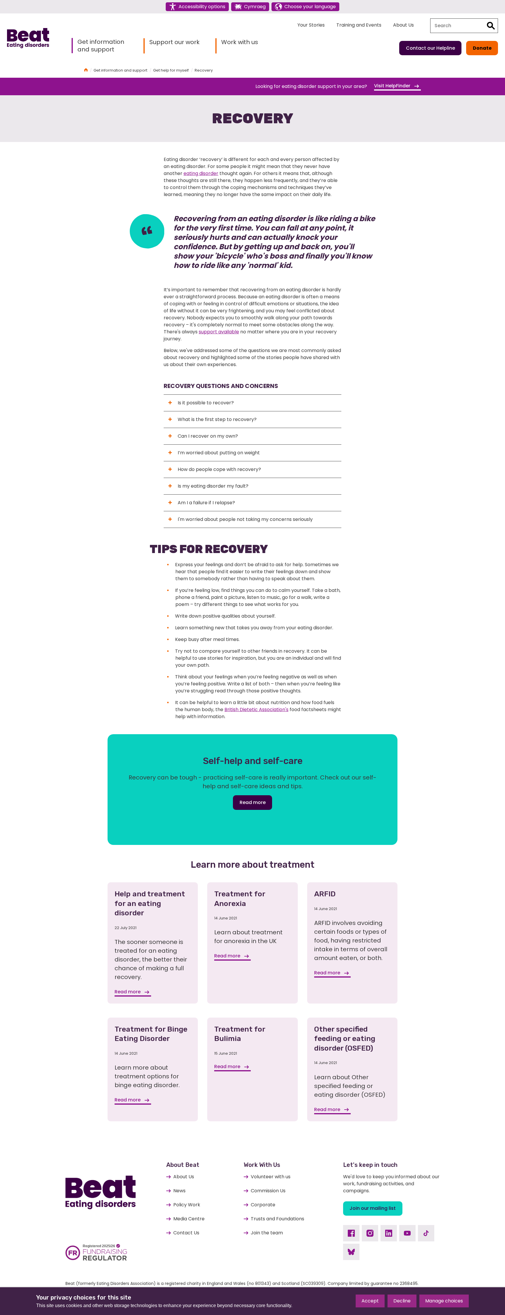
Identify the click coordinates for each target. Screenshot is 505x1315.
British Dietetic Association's (256, 709)
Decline (402, 1300)
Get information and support (100, 45)
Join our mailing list (373, 1208)
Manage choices (444, 1300)
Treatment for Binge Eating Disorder (151, 1034)
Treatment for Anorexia (239, 899)
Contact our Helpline (430, 48)
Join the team (267, 1232)
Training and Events (358, 25)
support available (219, 331)
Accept (370, 1300)
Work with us (239, 42)
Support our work (174, 42)
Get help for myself (171, 70)
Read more (253, 802)
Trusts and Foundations (277, 1218)
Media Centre (189, 1218)
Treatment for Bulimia (239, 1034)
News (179, 1190)
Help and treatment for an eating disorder (150, 903)
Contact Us (186, 1232)
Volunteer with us (270, 1176)
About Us (403, 25)
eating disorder (201, 173)
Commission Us (268, 1190)
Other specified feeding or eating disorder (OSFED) (344, 1038)
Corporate (263, 1204)
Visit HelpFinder (392, 85)
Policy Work (186, 1204)
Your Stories (311, 25)
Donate (482, 48)
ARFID (324, 894)
